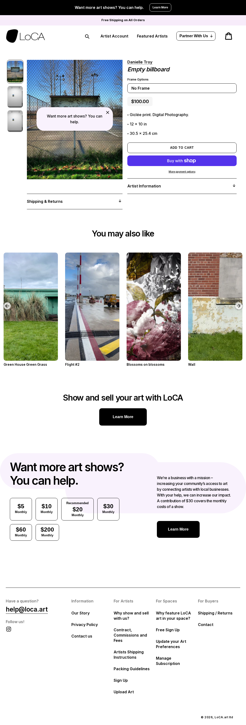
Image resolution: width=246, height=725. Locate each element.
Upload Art (124, 691)
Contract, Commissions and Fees (130, 635)
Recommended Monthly (77, 509)
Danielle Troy (140, 62)
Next (239, 302)
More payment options (182, 171)
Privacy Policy (84, 624)
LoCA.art (221, 717)
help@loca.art (27, 609)
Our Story (80, 613)
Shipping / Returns (215, 613)
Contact (205, 624)
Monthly (21, 508)
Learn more (123, 417)
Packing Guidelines (132, 668)
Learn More (160, 7)
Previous (3, 302)
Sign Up (121, 680)
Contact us (81, 636)
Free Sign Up (168, 629)
